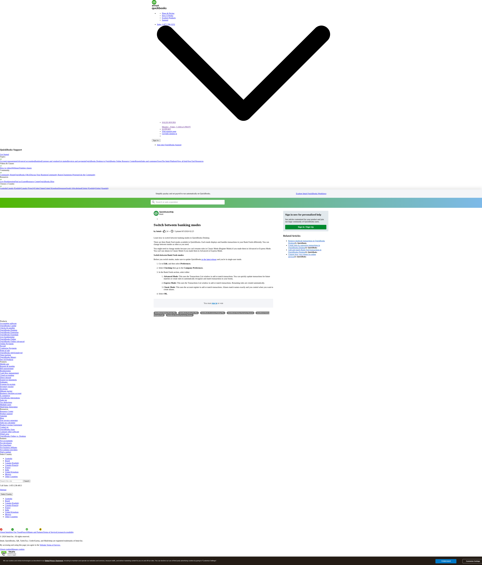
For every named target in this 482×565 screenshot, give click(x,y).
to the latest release (209, 259)
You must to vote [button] (213, 303)
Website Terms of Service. (50, 545)
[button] (241, 154)
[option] (243, 499)
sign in (214, 303)
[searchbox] (188, 202)
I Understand (445, 561)
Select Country (6, 494)
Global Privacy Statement (54, 561)
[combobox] (182, 202)
